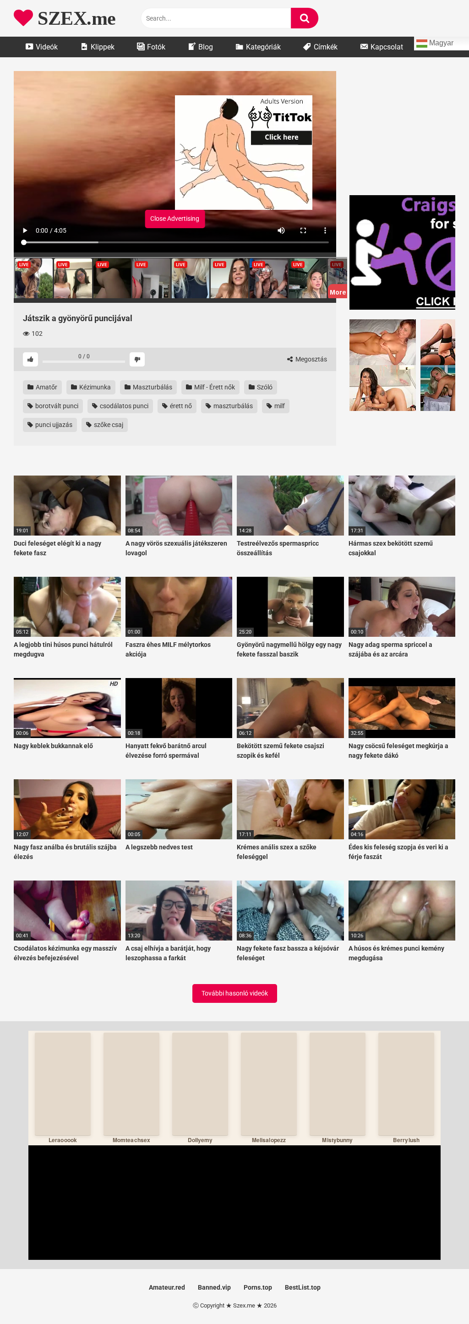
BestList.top (303, 1287)
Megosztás (310, 359)
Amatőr (45, 387)
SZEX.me (74, 18)
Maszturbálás (151, 387)
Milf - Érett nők (214, 387)
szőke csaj (108, 424)
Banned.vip (214, 1287)
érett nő (180, 406)
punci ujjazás (53, 424)
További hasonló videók (235, 993)
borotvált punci (56, 406)
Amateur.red (167, 1287)
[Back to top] (438, 1296)
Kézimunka (94, 387)
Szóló (264, 387)
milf (279, 406)
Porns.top (258, 1287)
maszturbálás (232, 406)
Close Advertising (174, 218)
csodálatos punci (123, 406)
